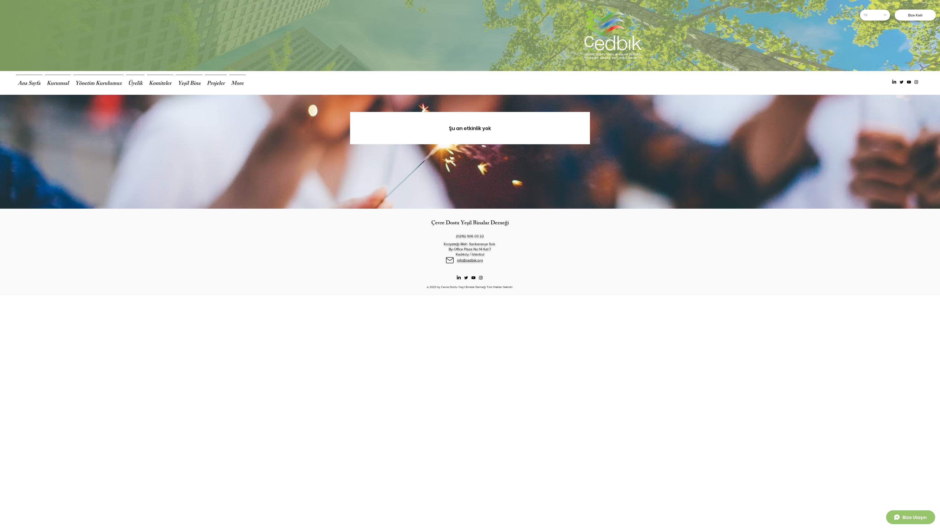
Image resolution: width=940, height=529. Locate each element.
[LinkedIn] (894, 82)
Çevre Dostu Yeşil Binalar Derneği (470, 223)
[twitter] (901, 82)
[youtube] (908, 82)
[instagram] (916, 82)
